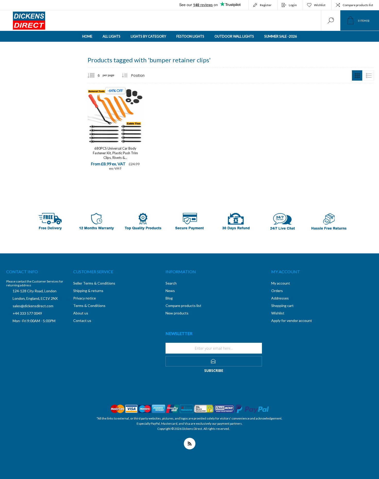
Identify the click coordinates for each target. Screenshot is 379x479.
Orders (277, 290)
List (369, 75)
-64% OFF (115, 90)
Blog (169, 298)
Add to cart (109, 111)
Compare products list (358, 5)
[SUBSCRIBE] (214, 361)
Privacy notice (84, 298)
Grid (357, 75)
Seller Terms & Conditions (94, 283)
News (170, 290)
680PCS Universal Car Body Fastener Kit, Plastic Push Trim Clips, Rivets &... (115, 153)
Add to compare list (133, 111)
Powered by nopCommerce (186, 434)
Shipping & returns (88, 290)
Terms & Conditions (89, 305)
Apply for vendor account (291, 320)
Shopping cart (282, 305)
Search (171, 283)
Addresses (280, 298)
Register (265, 5)
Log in (293, 5)
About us (80, 313)
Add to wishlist (121, 111)
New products (177, 313)
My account (280, 283)
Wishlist (277, 313)
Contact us (82, 320)
